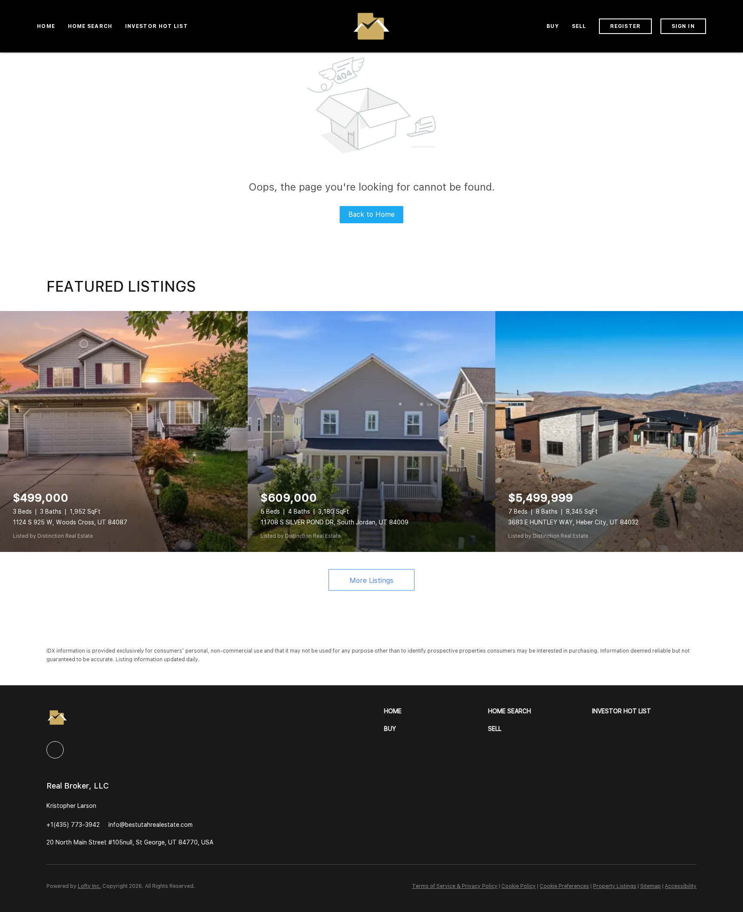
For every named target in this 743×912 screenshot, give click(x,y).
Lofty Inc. (89, 886)
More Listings (371, 580)
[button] (436, 711)
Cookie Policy (518, 886)
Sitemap (650, 886)
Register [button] (625, 26)
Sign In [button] (683, 26)
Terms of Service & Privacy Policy (454, 886)
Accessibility (681, 886)
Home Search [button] (90, 26)
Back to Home (371, 214)
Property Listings (614, 886)
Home (46, 26)
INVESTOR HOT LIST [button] (156, 26)
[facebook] (55, 749)
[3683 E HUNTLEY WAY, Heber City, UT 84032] (619, 431)
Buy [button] (553, 26)
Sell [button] (579, 26)
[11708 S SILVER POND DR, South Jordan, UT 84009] (371, 431)
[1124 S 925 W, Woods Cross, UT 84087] (124, 431)
